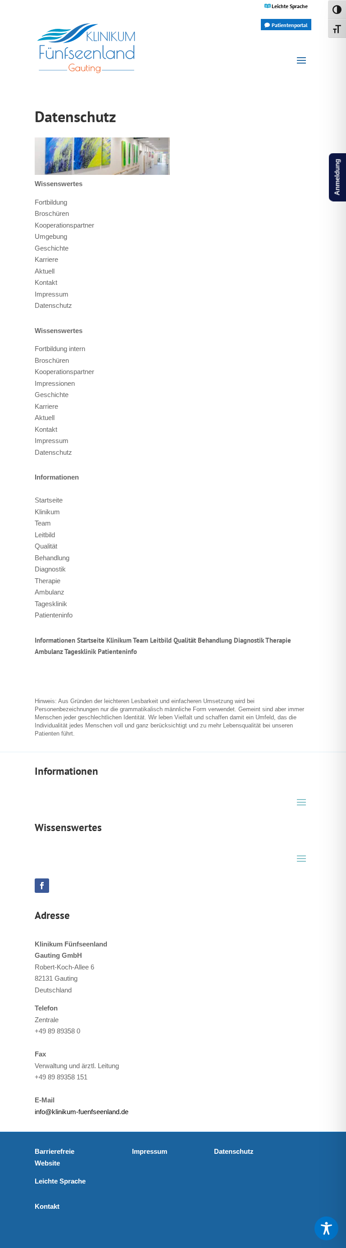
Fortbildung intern (60, 348)
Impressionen (55, 383)
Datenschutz (53, 305)
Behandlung (52, 558)
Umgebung (51, 236)
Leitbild (45, 535)
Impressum (51, 294)
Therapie (47, 581)
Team (43, 523)
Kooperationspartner (64, 225)
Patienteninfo (54, 615)
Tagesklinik (51, 604)
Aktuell (45, 271)
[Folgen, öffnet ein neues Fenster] (42, 885)
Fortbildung (51, 202)
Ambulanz (49, 592)
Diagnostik (50, 569)
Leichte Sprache (290, 6)
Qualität (46, 546)
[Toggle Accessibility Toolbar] (326, 1228)
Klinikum (47, 512)
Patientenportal (290, 25)
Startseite (49, 500)
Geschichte (51, 248)
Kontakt (46, 282)
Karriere (46, 259)
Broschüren (52, 213)
